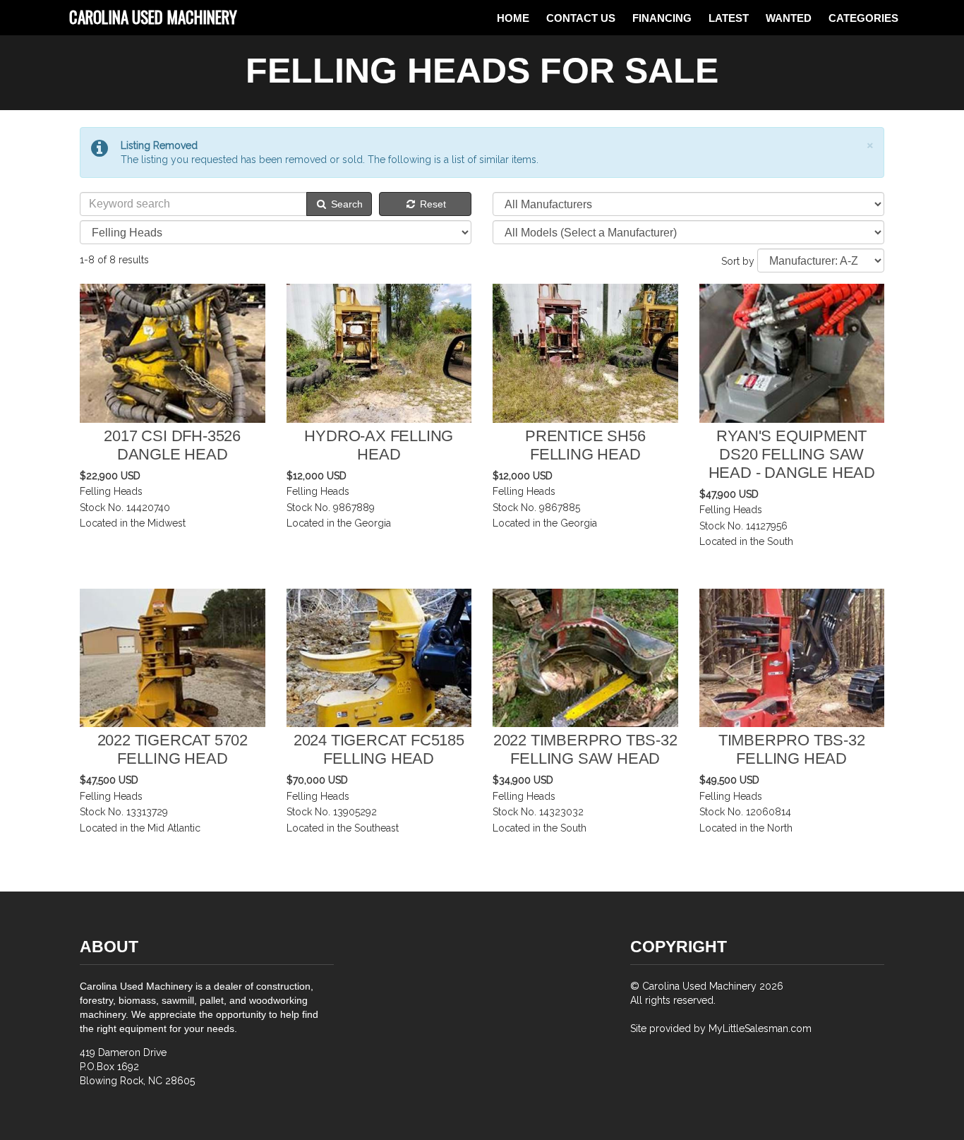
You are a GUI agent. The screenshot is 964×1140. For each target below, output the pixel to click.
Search (345, 204)
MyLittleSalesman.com (760, 1028)
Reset (431, 204)
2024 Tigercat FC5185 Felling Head (379, 749)
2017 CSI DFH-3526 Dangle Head (172, 445)
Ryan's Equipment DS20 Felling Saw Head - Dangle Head (792, 454)
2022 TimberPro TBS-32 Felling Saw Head (585, 749)
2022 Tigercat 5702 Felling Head (172, 749)
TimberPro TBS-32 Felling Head (791, 749)
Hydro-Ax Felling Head (378, 445)
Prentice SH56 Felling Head (585, 445)
